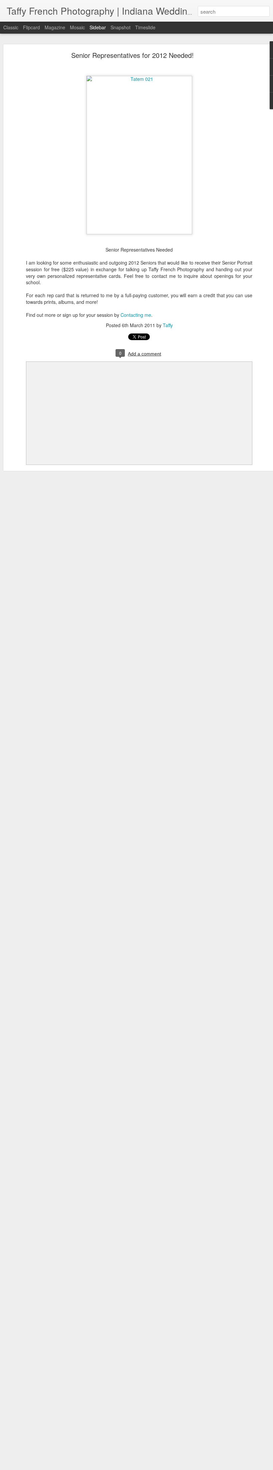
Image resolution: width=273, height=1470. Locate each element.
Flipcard (31, 27)
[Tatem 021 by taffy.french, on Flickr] (139, 79)
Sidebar (98, 27)
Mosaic (77, 27)
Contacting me (136, 315)
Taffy (168, 325)
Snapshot (121, 27)
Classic (10, 27)
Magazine (55, 27)
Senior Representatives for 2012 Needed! (132, 55)
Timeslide (145, 27)
